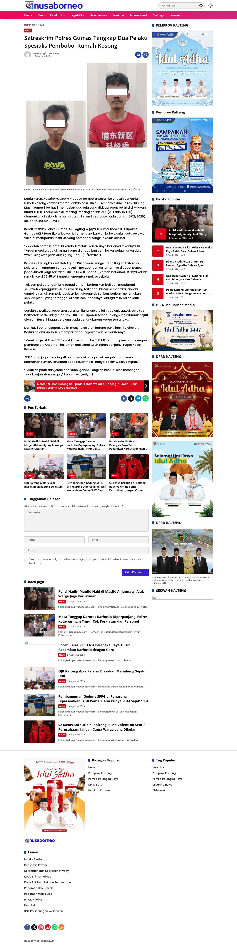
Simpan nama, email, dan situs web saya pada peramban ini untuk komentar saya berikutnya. (85, 561)
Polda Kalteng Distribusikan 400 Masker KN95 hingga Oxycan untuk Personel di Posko (188, 291)
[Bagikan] (145, 55)
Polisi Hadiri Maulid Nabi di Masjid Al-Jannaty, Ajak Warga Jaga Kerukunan (43, 445)
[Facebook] (124, 398)
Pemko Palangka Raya (103, 779)
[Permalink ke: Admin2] (28, 54)
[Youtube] (48, 927)
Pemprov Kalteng (100, 773)
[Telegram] (138, 398)
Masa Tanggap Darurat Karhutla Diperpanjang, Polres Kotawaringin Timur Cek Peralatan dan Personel (86, 445)
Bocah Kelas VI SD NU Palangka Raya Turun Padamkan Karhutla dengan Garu (127, 445)
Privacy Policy (33, 899)
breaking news (162, 784)
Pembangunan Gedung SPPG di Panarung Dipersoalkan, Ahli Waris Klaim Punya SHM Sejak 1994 (86, 486)
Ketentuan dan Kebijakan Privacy (46, 871)
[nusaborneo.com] (53, 5)
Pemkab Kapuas (99, 790)
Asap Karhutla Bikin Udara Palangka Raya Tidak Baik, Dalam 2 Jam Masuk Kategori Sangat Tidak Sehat (189, 249)
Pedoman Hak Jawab (38, 888)
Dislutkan (158, 790)
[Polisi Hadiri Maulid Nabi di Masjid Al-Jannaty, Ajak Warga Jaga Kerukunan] (44, 425)
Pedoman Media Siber (39, 894)
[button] (201, 5)
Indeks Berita (33, 859)
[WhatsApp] (145, 398)
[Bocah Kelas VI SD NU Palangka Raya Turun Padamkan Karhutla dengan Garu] (129, 425)
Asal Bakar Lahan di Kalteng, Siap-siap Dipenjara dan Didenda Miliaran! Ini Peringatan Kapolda (187, 277)
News (28, 30)
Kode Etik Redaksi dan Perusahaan (47, 882)
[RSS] (61, 927)
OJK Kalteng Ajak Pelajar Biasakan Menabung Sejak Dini (43, 484)
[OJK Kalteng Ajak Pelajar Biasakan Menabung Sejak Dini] (44, 466)
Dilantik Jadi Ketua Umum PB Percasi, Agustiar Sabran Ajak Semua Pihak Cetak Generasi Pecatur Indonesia (184, 263)
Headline (158, 767)
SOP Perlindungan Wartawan (43, 911)
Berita (115, 475)
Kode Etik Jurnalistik (37, 876)
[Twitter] (131, 398)
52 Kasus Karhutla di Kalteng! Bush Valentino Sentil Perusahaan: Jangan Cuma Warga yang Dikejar (127, 486)
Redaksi (29, 905)
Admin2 (37, 54)
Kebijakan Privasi (35, 865)
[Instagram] (41, 927)
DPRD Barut (95, 784)
